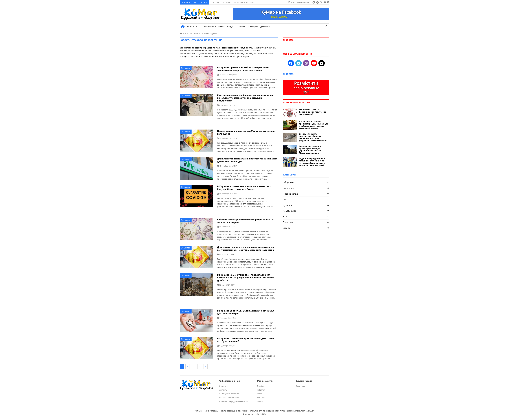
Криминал (306, 188)
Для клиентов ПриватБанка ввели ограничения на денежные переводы (247, 160)
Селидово (300, 386)
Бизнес (306, 227)
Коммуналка (306, 210)
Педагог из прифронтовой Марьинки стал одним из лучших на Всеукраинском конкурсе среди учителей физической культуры (312, 161)
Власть (306, 216)
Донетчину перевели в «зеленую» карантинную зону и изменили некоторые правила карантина (246, 248)
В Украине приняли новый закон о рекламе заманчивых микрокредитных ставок (243, 69)
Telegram (261, 390)
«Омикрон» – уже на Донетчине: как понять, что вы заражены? (312, 111)
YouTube (261, 397)
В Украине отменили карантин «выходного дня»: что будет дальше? (246, 340)
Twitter (260, 401)
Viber (259, 393)
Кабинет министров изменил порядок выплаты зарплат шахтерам (245, 221)
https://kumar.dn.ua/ (304, 411)
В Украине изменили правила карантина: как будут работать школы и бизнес (244, 188)
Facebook (261, 386)
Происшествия (306, 193)
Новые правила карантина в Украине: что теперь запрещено (246, 132)
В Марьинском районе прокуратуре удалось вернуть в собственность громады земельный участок (313, 124)
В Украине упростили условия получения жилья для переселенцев (245, 312)
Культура (306, 205)
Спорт (306, 199)
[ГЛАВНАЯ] (183, 26)
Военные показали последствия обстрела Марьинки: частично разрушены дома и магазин (312, 137)
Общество (185, 68)
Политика (306, 222)
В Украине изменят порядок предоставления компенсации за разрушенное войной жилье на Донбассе (245, 277)
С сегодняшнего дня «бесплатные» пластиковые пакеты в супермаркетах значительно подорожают (245, 98)
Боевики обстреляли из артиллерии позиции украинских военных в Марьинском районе (310, 149)
